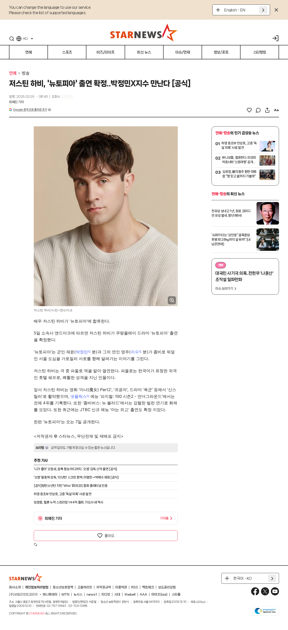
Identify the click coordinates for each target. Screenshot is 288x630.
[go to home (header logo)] (144, 32)
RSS (134, 587)
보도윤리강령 (167, 587)
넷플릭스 (78, 396)
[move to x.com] (265, 591)
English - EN (234, 10)
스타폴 (176, 594)
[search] (11, 38)
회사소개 (15, 587)
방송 (25, 73)
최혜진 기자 (16, 102)
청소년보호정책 (63, 587)
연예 (12, 73)
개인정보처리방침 (36, 587)
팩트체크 (148, 587)
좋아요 (109, 536)
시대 (117, 594)
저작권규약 (103, 587)
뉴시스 (78, 594)
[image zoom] (172, 300)
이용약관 (121, 587)
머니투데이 (50, 594)
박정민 (82, 352)
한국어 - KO (242, 578)
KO (25, 38)
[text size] (276, 110)
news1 (92, 594)
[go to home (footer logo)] (26, 577)
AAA (143, 594)
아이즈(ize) (159, 594)
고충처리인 (84, 587)
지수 (135, 352)
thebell (129, 594)
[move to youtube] (275, 591)
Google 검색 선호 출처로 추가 (30, 109)
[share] (267, 110)
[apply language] (263, 9)
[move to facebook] (255, 591)
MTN (65, 594)
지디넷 (105, 594)
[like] (249, 110)
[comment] (258, 110)
